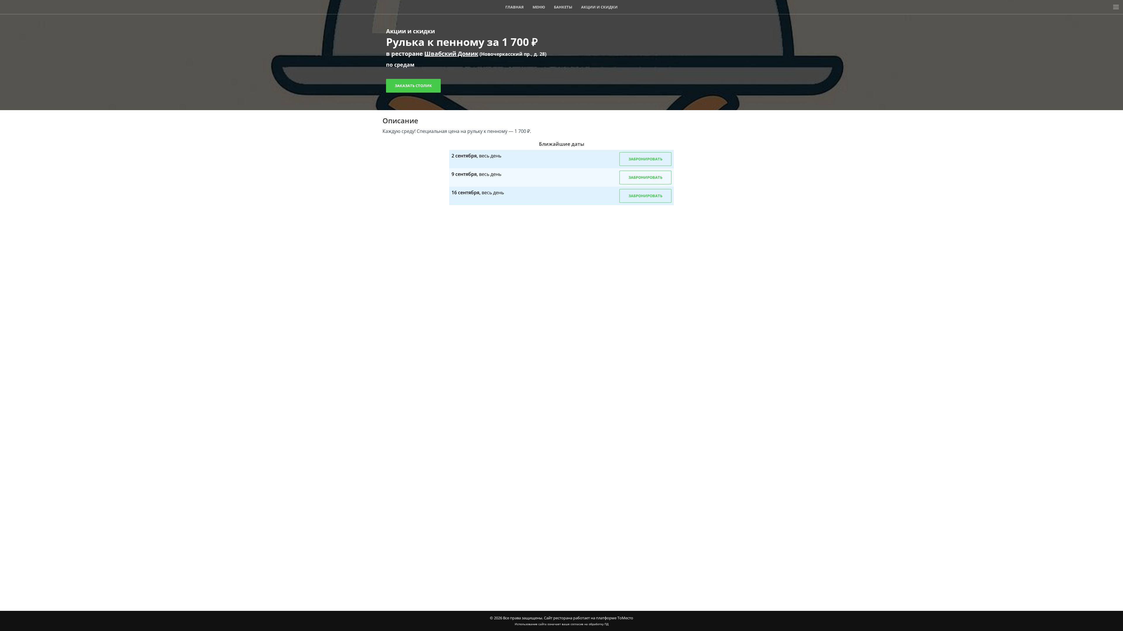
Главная (514, 7)
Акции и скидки (599, 7)
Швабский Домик (451, 54)
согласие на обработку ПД (590, 624)
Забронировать (645, 159)
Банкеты (563, 7)
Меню (539, 7)
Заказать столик (413, 85)
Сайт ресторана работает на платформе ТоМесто (588, 617)
